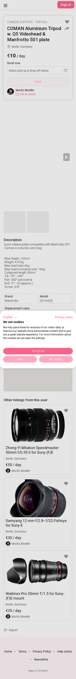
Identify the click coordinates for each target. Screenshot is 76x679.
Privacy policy (64, 317)
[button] (10, 317)
